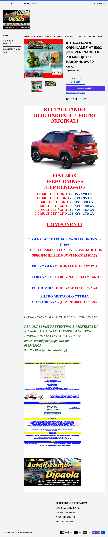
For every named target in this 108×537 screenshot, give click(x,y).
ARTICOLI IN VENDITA (8, 42)
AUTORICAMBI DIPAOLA (24, 532)
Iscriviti (34, 3)
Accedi (26, 3)
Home (5, 35)
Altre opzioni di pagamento (75, 93)
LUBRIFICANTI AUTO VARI (12, 50)
